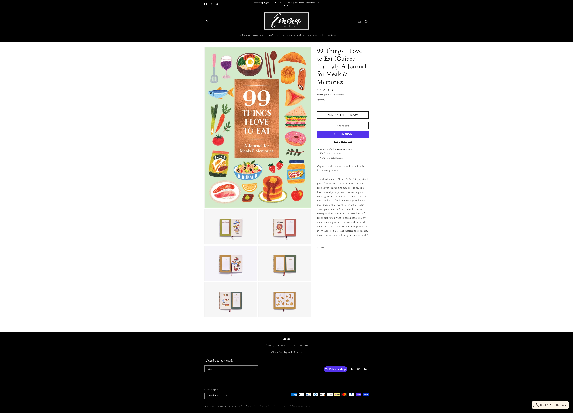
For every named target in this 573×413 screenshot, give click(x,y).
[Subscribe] (254, 368)
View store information (331, 157)
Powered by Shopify (234, 406)
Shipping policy (296, 406)
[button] (207, 21)
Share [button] (323, 247)
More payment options (343, 141)
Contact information (314, 406)
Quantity (321, 100)
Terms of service (280, 406)
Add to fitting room (343, 115)
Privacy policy (265, 406)
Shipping (321, 94)
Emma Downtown (219, 406)
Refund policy (251, 406)
